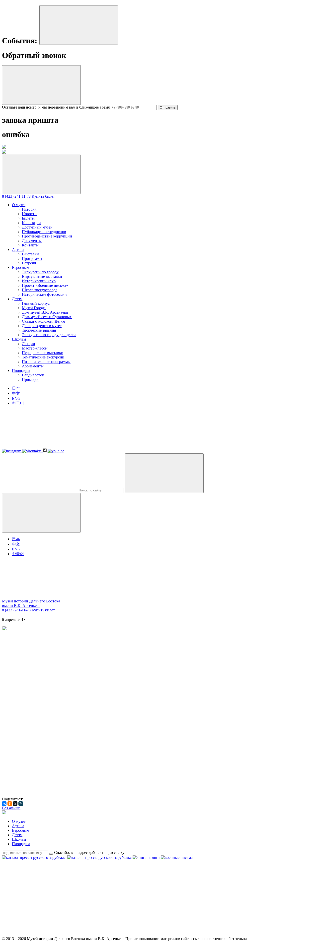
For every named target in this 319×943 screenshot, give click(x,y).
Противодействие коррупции (47, 236)
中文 (16, 393)
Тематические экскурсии (43, 357)
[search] (101, 490)
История (29, 209)
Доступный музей (37, 227)
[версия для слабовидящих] (39, 596)
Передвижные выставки (42, 353)
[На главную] (4, 152)
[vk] (115, 896)
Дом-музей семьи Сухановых (47, 317)
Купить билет (43, 196)
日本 (16, 388)
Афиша (18, 249)
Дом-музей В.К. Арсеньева (45, 312)
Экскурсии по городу (40, 272)
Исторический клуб (39, 281)
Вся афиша (11, 808)
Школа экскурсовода (39, 290)
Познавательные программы (46, 361)
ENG (16, 398)
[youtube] (266, 896)
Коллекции (31, 223)
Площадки (21, 370)
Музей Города (34, 308)
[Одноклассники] (9, 803)
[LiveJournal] (20, 803)
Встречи (29, 263)
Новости (29, 214)
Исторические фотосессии (44, 294)
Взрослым (20, 267)
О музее (18, 205)
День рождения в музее (42, 326)
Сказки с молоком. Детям (43, 321)
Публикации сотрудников (44, 232)
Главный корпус (36, 303)
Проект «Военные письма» (45, 285)
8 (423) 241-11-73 (16, 196)
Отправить (168, 107)
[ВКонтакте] (4, 803)
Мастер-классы (35, 348)
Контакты (30, 245)
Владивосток (33, 375)
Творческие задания (39, 330)
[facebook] (191, 896)
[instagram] (39, 896)
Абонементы (33, 366)
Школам (19, 339)
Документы (32, 240)
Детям (17, 299)
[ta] (39, 934)
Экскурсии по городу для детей (49, 335)
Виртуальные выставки (42, 276)
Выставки (30, 254)
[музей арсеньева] (4, 813)
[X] (15, 803)
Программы (32, 258)
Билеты (28, 218)
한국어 (18, 403)
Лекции (28, 344)
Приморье (30, 379)
